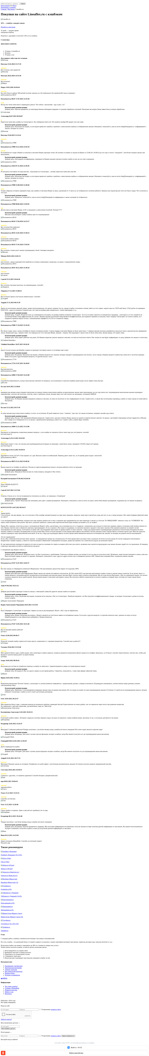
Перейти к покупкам (8, 27)
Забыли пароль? (6, 1019)
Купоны (7, 53)
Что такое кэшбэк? (11, 986)
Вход (14, 5)
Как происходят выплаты (13, 971)
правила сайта (56, 1009)
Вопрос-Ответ (10, 973)
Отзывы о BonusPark (12, 988)
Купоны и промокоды (12, 975)
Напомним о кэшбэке (8, 7)
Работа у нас (9, 992)
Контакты (8, 994)
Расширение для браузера (13, 966)
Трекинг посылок (11, 969)
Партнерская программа (13, 968)
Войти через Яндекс (76, 1053)
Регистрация (5, 5)
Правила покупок (11, 990)
